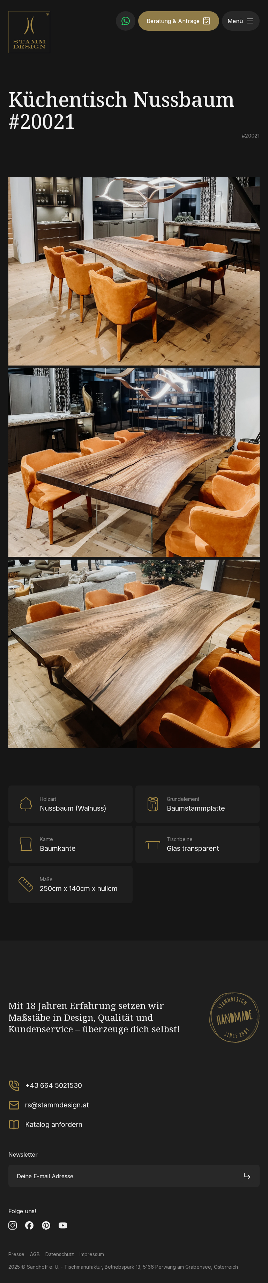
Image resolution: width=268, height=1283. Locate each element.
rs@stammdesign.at (57, 1105)
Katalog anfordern (53, 1124)
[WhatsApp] (125, 21)
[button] (250, 21)
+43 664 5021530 (53, 1085)
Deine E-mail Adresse (45, 1175)
